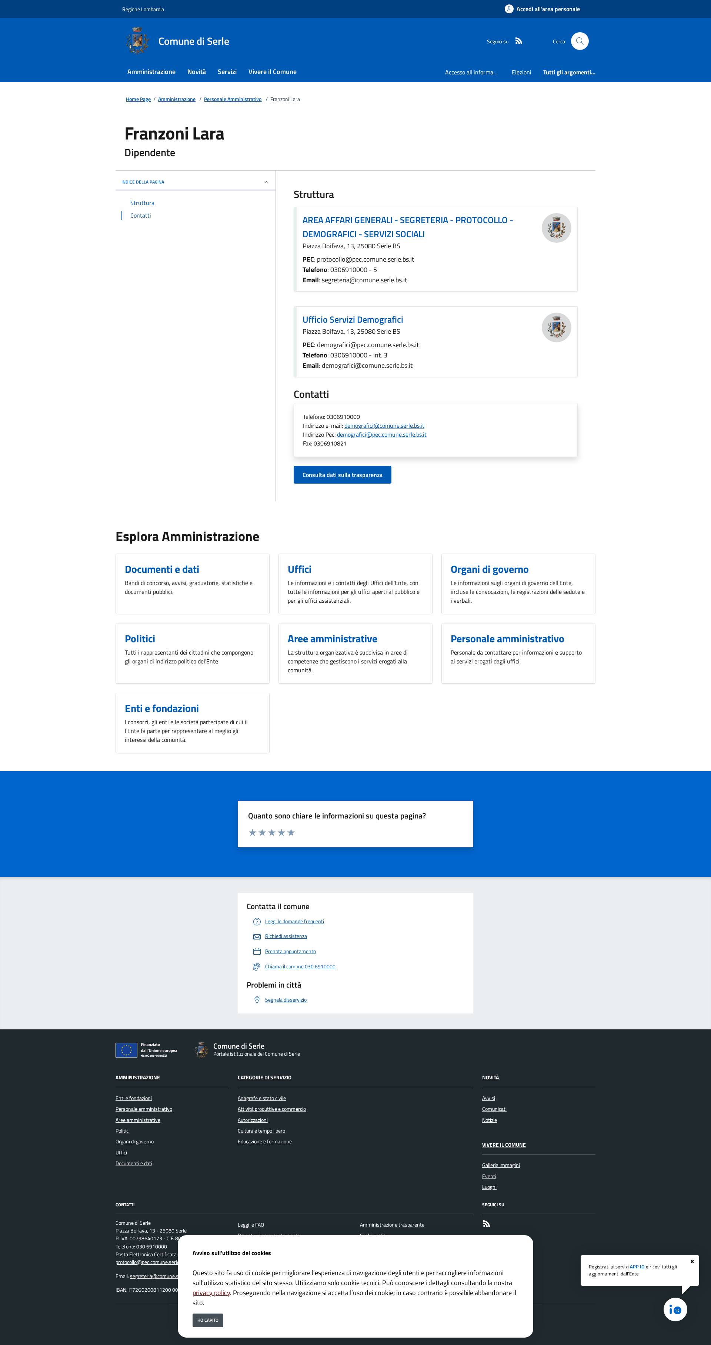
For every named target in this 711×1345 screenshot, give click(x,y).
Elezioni (521, 72)
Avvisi (488, 1098)
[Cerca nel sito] (580, 41)
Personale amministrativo (144, 1109)
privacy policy (211, 1293)
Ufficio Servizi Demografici (353, 319)
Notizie (489, 1120)
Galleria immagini (501, 1165)
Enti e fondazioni (134, 1098)
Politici (123, 1131)
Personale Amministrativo (232, 99)
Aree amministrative (138, 1120)
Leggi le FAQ (251, 1225)
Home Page (138, 99)
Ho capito (207, 1320)
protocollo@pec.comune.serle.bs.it (153, 1262)
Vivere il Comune (504, 1145)
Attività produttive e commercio (272, 1109)
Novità (490, 1077)
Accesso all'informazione (475, 72)
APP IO (637, 1266)
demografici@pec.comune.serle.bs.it (382, 434)
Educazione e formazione (265, 1141)
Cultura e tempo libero (261, 1131)
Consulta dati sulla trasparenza (343, 474)
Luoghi (489, 1187)
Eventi (489, 1176)
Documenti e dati (134, 1163)
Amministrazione (177, 99)
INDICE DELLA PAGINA (142, 181)
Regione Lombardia (143, 9)
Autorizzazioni (253, 1120)
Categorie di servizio (264, 1077)
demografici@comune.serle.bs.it (384, 425)
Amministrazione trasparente (392, 1225)
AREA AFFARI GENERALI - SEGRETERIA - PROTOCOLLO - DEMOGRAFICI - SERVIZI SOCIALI (408, 226)
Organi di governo (135, 1141)
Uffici (121, 1153)
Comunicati (494, 1109)
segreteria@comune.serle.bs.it (163, 1276)
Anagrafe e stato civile (262, 1098)
